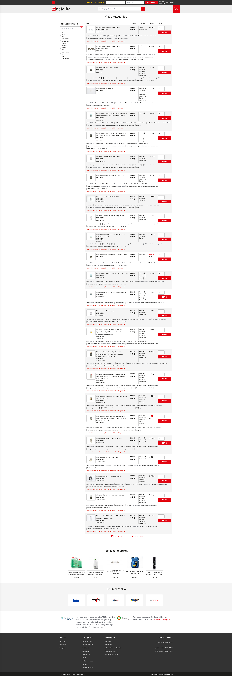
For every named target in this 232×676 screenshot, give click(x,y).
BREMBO (64, 45)
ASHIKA (64, 34)
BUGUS (64, 56)
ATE (63, 37)
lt (53, 2)
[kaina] (160, 23)
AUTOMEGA (65, 39)
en (56, 2)
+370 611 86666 (166, 638)
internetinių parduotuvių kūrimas (163, 674)
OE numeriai (111, 41)
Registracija (170, 2)
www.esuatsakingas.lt (162, 620)
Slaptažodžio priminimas (162, 2)
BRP (63, 50)
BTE (63, 54)
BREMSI (64, 47)
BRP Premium (66, 52)
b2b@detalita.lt (168, 642)
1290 (141, 536)
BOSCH (64, 43)
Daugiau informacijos (92, 41)
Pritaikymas (120, 41)
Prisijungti (151, 2)
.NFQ (152, 674)
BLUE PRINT (65, 41)
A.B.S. (63, 32)
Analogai (103, 41)
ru (59, 2)
